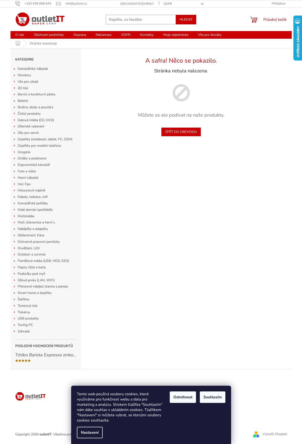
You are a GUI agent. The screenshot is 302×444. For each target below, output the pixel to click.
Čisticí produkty (29, 113)
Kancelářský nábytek (33, 68)
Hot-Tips (24, 184)
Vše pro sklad (28, 81)
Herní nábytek (28, 177)
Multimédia (26, 216)
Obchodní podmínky (137, 4)
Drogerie (24, 152)
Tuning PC (25, 325)
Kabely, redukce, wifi (33, 197)
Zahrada (24, 331)
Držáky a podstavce (32, 158)
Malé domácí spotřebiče (35, 209)
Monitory (24, 75)
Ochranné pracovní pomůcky (39, 241)
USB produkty (28, 318)
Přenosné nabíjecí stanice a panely (43, 286)
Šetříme (23, 299)
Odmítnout (182, 397)
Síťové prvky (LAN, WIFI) (36, 280)
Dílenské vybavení (31, 126)
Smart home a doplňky (35, 293)
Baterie (23, 100)
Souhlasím (212, 397)
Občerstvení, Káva (31, 235)
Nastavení (90, 432)
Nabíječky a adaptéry (33, 229)
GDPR (168, 4)
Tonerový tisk (27, 305)
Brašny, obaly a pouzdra (35, 107)
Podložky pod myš (31, 273)
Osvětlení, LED (29, 248)
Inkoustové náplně (31, 190)
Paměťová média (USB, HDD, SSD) (43, 261)
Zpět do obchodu (181, 132)
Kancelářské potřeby (33, 203)
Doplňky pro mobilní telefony (39, 145)
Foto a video (27, 171)
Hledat (186, 19)
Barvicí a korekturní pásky (36, 94)
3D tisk (23, 88)
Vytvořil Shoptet (274, 434)
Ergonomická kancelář (34, 164)
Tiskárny (24, 312)
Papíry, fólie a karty (32, 267)
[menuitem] (20, 35)
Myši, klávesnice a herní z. (36, 222)
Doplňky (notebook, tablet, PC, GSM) (45, 139)
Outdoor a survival (31, 254)
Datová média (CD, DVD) (36, 120)
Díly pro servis (28, 132)
